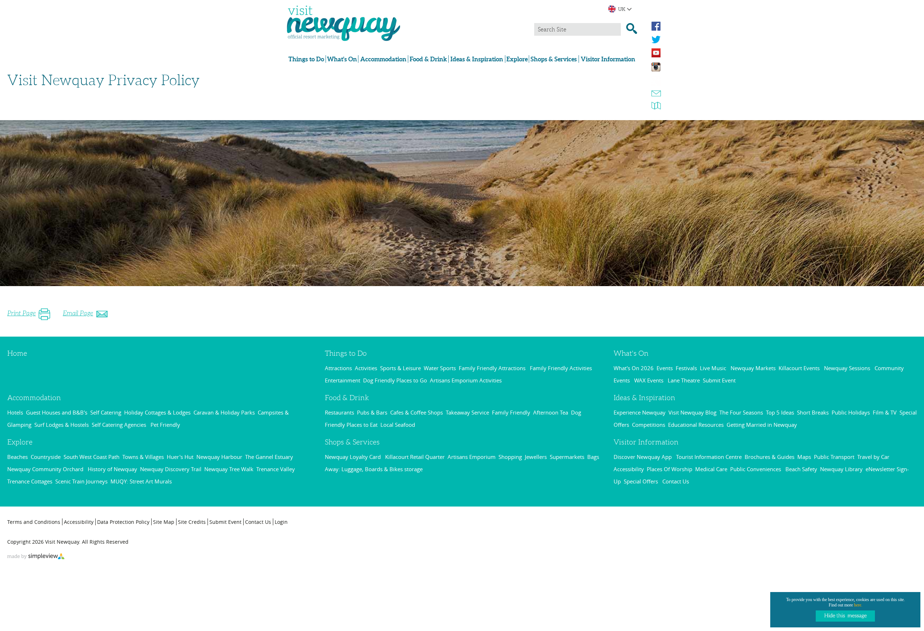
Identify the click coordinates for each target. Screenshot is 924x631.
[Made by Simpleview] (36, 557)
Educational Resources (696, 424)
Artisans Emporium (472, 456)
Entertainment (342, 380)
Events (665, 368)
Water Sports (440, 368)
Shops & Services (554, 59)
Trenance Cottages (29, 481)
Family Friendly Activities (561, 368)
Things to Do (306, 59)
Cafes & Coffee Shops (416, 412)
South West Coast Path (91, 456)
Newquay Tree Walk (228, 469)
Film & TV (885, 412)
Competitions (648, 424)
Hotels (15, 412)
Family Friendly (511, 412)
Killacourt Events (800, 368)
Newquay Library (841, 469)
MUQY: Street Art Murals (141, 481)
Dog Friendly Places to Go (395, 380)
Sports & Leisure (400, 368)
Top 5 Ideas (780, 412)
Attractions (338, 368)
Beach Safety (801, 469)
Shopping (510, 456)
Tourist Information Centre (709, 456)
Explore (517, 59)
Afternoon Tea (550, 412)
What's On (342, 59)
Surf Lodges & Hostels (61, 424)
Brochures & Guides (769, 456)
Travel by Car (873, 456)
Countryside (46, 456)
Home (17, 353)
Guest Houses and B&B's (56, 412)
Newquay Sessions (848, 368)
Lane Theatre (684, 380)
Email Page (78, 313)
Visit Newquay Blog (692, 412)
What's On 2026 (634, 368)
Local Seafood (397, 424)
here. (858, 605)
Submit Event (719, 380)
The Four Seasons (741, 412)
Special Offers (641, 481)
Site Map (163, 521)
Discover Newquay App (643, 456)
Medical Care (711, 469)
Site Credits (192, 521)
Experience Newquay (640, 412)
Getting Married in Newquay (762, 424)
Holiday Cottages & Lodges (157, 412)
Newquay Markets (753, 368)
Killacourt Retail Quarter (415, 456)
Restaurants (339, 412)
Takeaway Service (467, 412)
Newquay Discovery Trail (170, 469)
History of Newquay (112, 469)
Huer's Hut (180, 456)
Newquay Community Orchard (46, 469)
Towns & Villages (143, 456)
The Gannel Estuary (269, 456)
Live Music (714, 368)
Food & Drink (428, 59)
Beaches (17, 456)
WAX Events (649, 380)
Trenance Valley (275, 469)
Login (281, 521)
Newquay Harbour (219, 456)
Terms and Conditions (33, 521)
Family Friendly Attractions (493, 368)
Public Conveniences (756, 469)
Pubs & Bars (372, 412)
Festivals (686, 368)
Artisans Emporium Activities (466, 380)
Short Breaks (813, 412)
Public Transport (834, 456)
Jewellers (536, 456)
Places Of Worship (669, 469)
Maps (804, 456)
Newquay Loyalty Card (353, 456)
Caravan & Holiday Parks (224, 412)
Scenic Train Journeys (81, 481)
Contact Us (675, 481)
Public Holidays (851, 412)
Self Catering (105, 412)
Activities (366, 368)
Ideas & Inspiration (476, 59)
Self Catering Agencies (120, 424)
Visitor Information (608, 59)
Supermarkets (567, 456)
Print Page (21, 313)
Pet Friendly (165, 424)
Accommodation (383, 59)
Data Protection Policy (123, 521)
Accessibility (629, 469)
